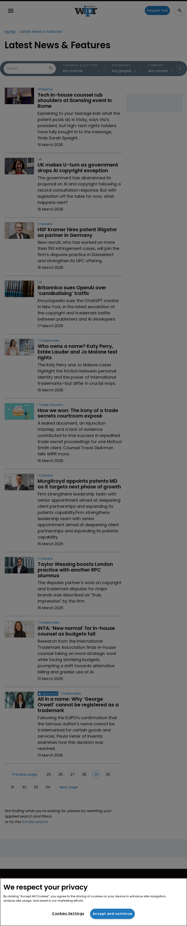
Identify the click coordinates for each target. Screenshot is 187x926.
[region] (93, 902)
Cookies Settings (68, 913)
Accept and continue (112, 913)
